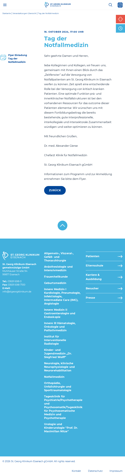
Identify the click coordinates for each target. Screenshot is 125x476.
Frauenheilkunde (56, 276)
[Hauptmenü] (5, 5)
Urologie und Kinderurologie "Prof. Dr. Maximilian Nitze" (61, 428)
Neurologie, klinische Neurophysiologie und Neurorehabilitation (59, 367)
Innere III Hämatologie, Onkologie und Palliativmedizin (60, 327)
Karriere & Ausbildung (94, 277)
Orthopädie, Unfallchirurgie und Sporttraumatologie (57, 387)
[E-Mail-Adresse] (16, 292)
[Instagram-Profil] (120, 5)
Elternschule (94, 265)
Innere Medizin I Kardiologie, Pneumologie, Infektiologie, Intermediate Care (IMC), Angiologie (62, 296)
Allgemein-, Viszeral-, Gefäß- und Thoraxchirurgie (58, 257)
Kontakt (76, 470)
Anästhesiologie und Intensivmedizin (58, 268)
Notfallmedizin (54, 376)
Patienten (92, 256)
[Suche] (110, 5)
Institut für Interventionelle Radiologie (55, 340)
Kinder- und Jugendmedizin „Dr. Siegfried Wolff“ (58, 353)
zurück (55, 190)
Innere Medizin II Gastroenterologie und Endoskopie (59, 313)
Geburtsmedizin (55, 283)
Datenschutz (95, 470)
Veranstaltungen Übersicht (24, 13)
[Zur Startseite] (57, 5)
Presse (90, 297)
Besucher (92, 288)
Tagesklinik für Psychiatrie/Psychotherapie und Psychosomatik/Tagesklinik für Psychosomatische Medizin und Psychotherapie (63, 407)
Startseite (6, 13)
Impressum (116, 470)
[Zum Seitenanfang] (62, 225)
